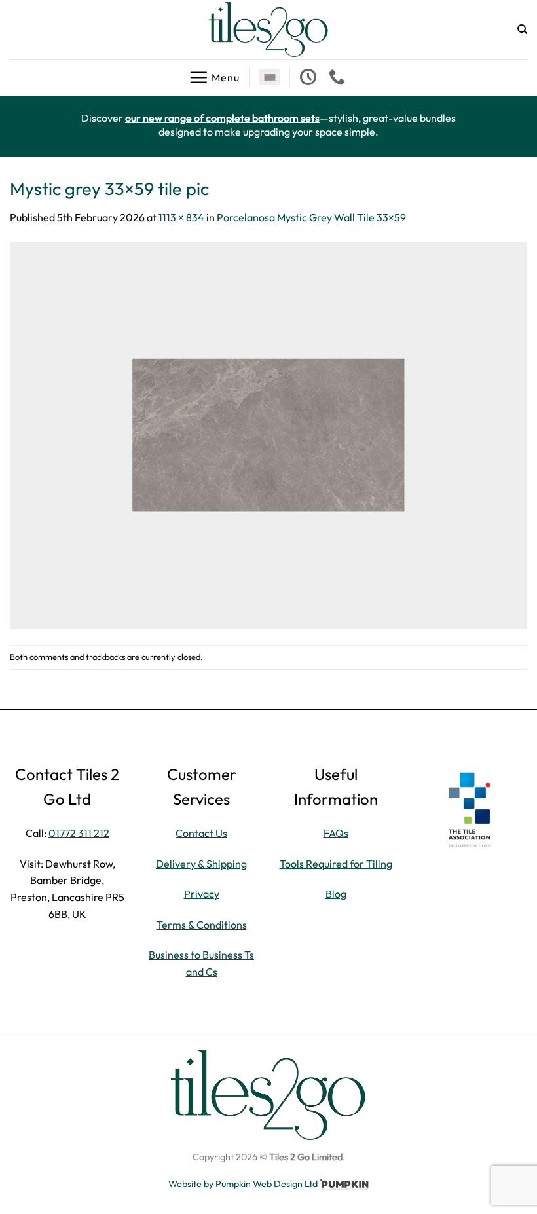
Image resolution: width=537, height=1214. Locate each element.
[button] (214, 77)
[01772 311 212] (338, 77)
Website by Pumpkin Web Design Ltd (243, 1184)
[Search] (522, 29)
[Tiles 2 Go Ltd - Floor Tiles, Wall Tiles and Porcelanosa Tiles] (268, 29)
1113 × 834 (181, 217)
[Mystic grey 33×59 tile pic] (268, 434)
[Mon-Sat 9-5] (310, 77)
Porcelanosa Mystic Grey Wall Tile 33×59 (311, 217)
